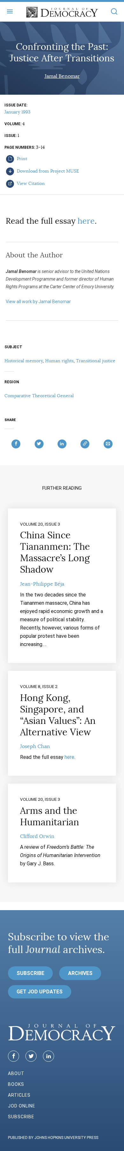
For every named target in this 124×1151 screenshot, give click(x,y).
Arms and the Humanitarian (49, 816)
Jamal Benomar (62, 76)
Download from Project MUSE (47, 171)
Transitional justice (95, 361)
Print (21, 158)
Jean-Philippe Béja (42, 584)
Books (16, 1084)
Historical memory (23, 361)
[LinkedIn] (48, 1056)
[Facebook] (13, 1056)
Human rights (59, 361)
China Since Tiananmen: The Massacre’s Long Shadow (55, 552)
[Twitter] (31, 1056)
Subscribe (30, 973)
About (16, 1073)
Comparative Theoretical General (39, 395)
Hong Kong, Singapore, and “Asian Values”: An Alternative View (58, 715)
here (86, 221)
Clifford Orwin (37, 836)
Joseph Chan (35, 746)
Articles (19, 1095)
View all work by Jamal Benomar (38, 301)
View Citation (30, 183)
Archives (80, 973)
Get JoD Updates (40, 992)
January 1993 (17, 112)
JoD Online (21, 1105)
